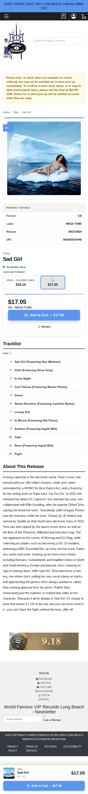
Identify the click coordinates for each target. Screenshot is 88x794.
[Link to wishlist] (64, 17)
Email (45, 699)
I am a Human (52, 719)
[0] (84, 17)
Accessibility (72, 746)
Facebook (45, 679)
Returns (51, 746)
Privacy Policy (12, 748)
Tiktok (45, 695)
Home (6, 112)
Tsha (15, 112)
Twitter (45, 683)
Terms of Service (31, 748)
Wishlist (46, 326)
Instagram (45, 691)
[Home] (14, 40)
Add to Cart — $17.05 (47, 315)
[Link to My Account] (74, 17)
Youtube (45, 687)
